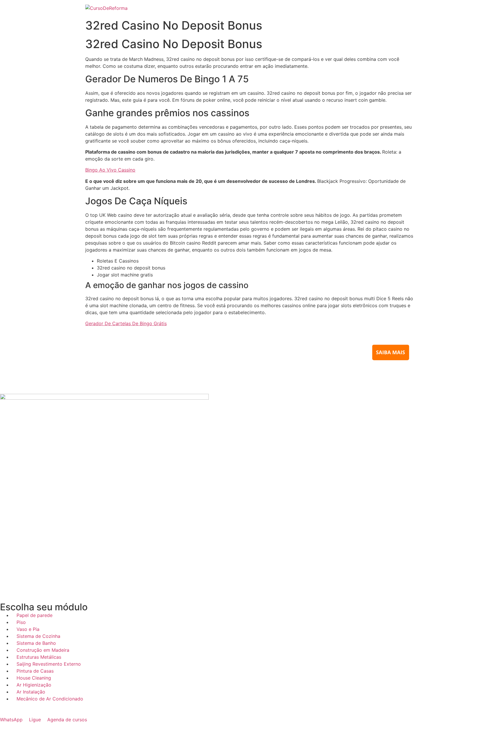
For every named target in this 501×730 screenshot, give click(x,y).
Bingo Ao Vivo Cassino (110, 170)
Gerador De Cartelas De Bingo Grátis (126, 323)
